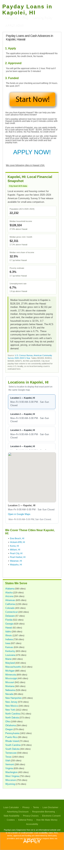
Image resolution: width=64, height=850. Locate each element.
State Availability (11, 816)
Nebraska (10, 690)
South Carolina (12, 745)
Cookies (11, 820)
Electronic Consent (51, 816)
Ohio (7, 721)
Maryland (10, 663)
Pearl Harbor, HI (17, 557)
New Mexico (11, 705)
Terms (36, 807)
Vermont (9, 764)
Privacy (26, 807)
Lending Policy (42, 17)
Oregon (9, 729)
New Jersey (11, 702)
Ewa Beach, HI (17, 538)
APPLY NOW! (32, 152)
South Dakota (12, 749)
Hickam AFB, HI (17, 542)
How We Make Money (46, 820)
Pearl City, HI (16, 553)
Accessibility (32, 824)
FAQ (25, 17)
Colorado (9, 608)
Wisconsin (10, 780)
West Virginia (12, 776)
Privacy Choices (31, 816)
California (10, 604)
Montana (9, 686)
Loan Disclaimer (50, 807)
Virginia (9, 768)
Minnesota (10, 674)
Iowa (7, 643)
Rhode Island (12, 741)
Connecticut (11, 612)
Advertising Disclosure (18, 811)
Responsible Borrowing (43, 811)
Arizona (9, 596)
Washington (11, 772)
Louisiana (10, 655)
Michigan (10, 670)
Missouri (9, 682)
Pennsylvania (12, 733)
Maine (8, 659)
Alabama (9, 588)
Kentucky (10, 651)
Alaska (8, 592)
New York (10, 709)
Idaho (8, 631)
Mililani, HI (15, 549)
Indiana (9, 639)
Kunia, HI (14, 546)
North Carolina (12, 713)
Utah (7, 760)
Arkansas (10, 600)
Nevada (9, 694)
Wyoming (10, 784)
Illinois (8, 635)
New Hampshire (13, 698)
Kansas (9, 647)
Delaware (10, 616)
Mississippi (11, 678)
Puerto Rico (11, 737)
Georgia (9, 623)
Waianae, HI (16, 561)
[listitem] (31, 401)
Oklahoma (10, 725)
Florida (8, 619)
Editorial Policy (25, 820)
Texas (8, 756)
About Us (11, 17)
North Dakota (12, 717)
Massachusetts (13, 666)
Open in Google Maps (19, 514)
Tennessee (11, 752)
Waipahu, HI (16, 564)
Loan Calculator (11, 807)
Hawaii (8, 627)
